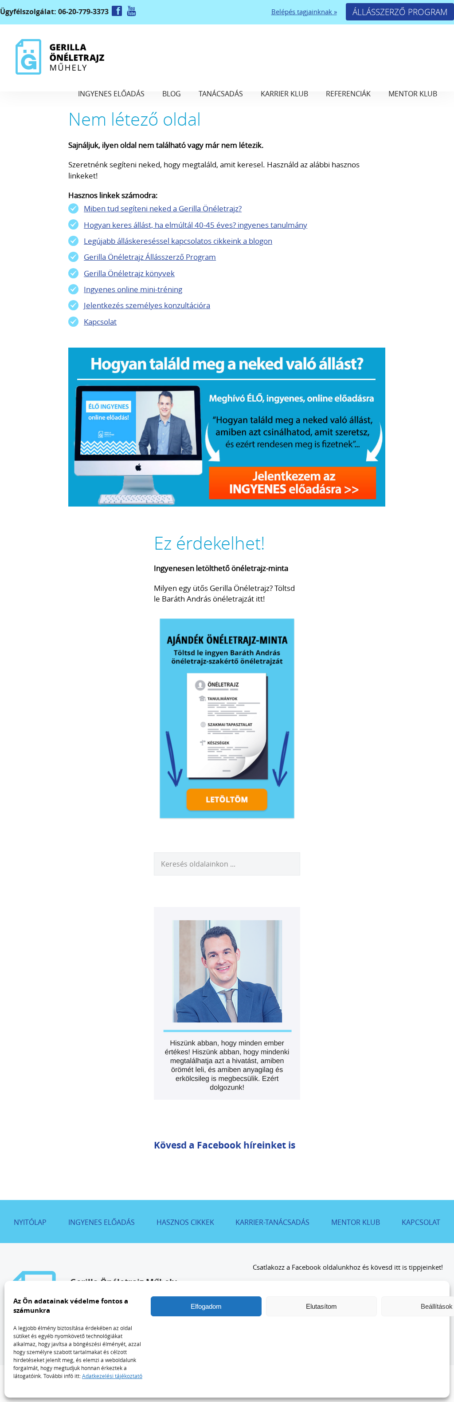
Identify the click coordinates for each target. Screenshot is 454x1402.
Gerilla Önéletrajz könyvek (129, 273)
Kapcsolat (100, 322)
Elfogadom (206, 1306)
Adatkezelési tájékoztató (112, 1375)
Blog (171, 94)
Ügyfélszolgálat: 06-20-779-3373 (55, 11)
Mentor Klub (412, 94)
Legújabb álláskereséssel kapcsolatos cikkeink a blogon (178, 241)
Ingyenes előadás (111, 94)
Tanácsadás (221, 94)
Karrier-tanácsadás (272, 1222)
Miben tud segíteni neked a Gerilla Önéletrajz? (163, 208)
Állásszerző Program (399, 11)
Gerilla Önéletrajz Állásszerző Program (150, 257)
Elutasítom (321, 1306)
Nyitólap (30, 1222)
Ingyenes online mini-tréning (133, 289)
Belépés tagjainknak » (304, 12)
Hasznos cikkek (185, 1222)
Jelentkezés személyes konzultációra (147, 305)
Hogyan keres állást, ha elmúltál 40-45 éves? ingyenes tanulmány (195, 225)
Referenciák (348, 94)
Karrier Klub (284, 94)
